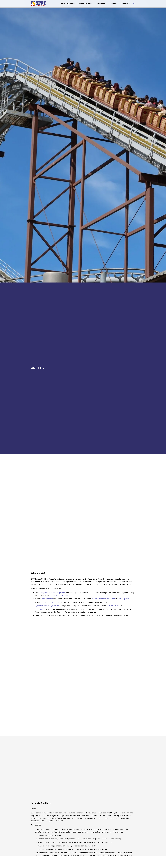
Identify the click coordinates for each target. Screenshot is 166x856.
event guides (124, 599)
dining (46, 602)
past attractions (112, 606)
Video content (40, 609)
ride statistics (47, 599)
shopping (55, 602)
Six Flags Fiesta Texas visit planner (51, 592)
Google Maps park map (59, 595)
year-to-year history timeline (47, 606)
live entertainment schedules (103, 599)
